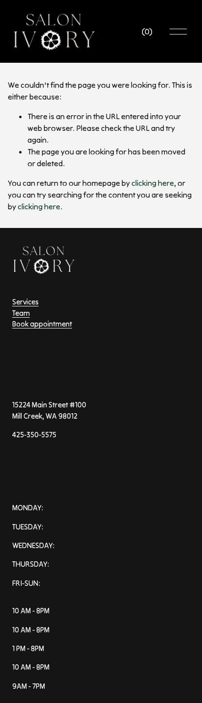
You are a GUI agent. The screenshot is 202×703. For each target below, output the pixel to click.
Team (21, 313)
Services (25, 301)
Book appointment (42, 323)
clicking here (152, 183)
